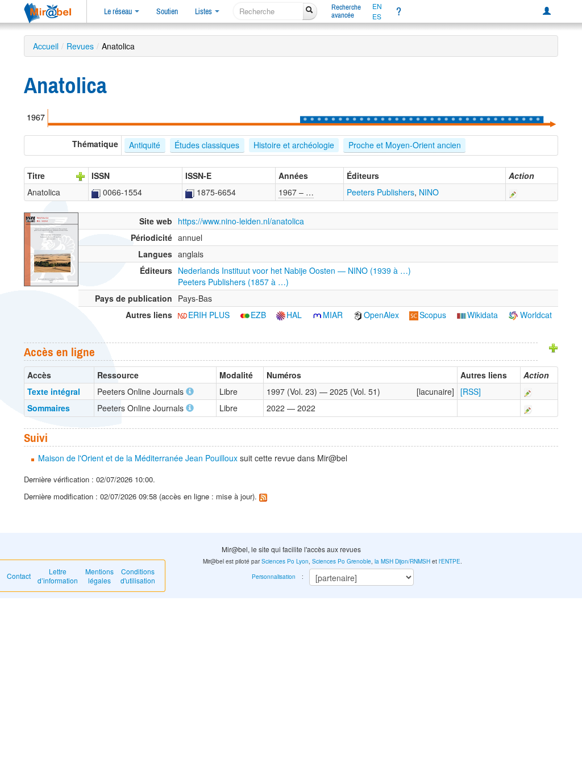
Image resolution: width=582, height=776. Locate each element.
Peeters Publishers (380, 192)
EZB (258, 314)
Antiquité (144, 145)
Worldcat (535, 314)
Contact (19, 576)
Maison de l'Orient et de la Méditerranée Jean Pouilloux (138, 458)
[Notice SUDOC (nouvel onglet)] (96, 192)
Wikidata (482, 314)
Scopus (432, 314)
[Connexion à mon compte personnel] (546, 11)
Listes (204, 11)
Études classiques (206, 145)
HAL (294, 314)
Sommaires (48, 408)
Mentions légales (99, 575)
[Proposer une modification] (513, 192)
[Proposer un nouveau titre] (80, 175)
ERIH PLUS (209, 314)
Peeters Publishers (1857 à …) (233, 281)
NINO (429, 192)
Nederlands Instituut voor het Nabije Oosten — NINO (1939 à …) (294, 270)
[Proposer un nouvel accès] (553, 347)
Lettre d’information (58, 575)
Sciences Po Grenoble (341, 561)
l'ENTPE (449, 561)
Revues (80, 46)
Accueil (46, 46)
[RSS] (470, 391)
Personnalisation (274, 577)
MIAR (333, 314)
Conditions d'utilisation (137, 575)
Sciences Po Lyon (285, 561)
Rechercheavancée (346, 11)
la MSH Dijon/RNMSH (402, 561)
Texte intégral (53, 391)
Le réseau (119, 11)
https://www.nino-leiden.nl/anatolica (241, 221)
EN (377, 6)
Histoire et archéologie (293, 145)
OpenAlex (381, 314)
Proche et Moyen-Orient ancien (404, 145)
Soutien (167, 11)
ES (376, 16)
